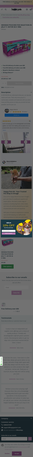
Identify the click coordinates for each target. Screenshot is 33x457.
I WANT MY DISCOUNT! (8, 233)
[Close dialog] (31, 220)
